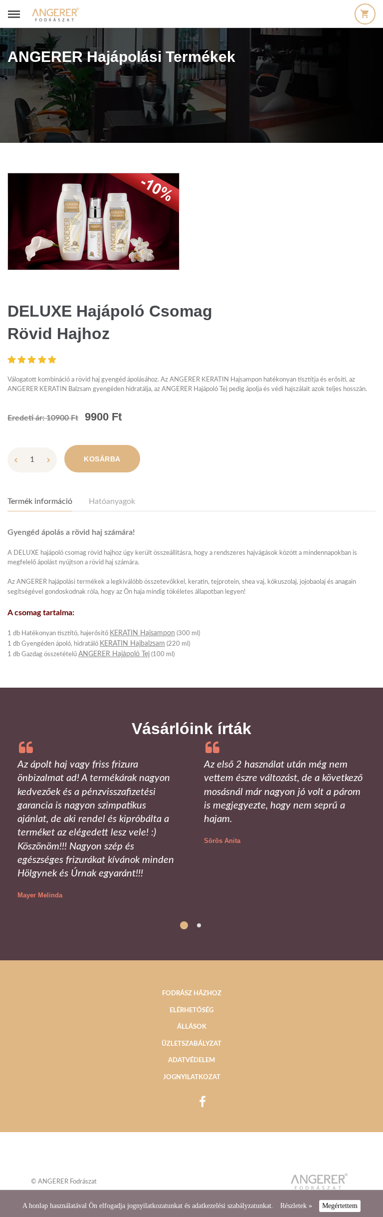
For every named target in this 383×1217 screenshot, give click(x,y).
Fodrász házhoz (191, 993)
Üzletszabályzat (191, 1044)
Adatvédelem (191, 1060)
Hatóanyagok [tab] (112, 501)
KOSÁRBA (102, 459)
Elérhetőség (191, 1010)
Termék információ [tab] (39, 501)
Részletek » (296, 1206)
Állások (191, 1027)
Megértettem (340, 1206)
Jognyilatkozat (191, 1077)
